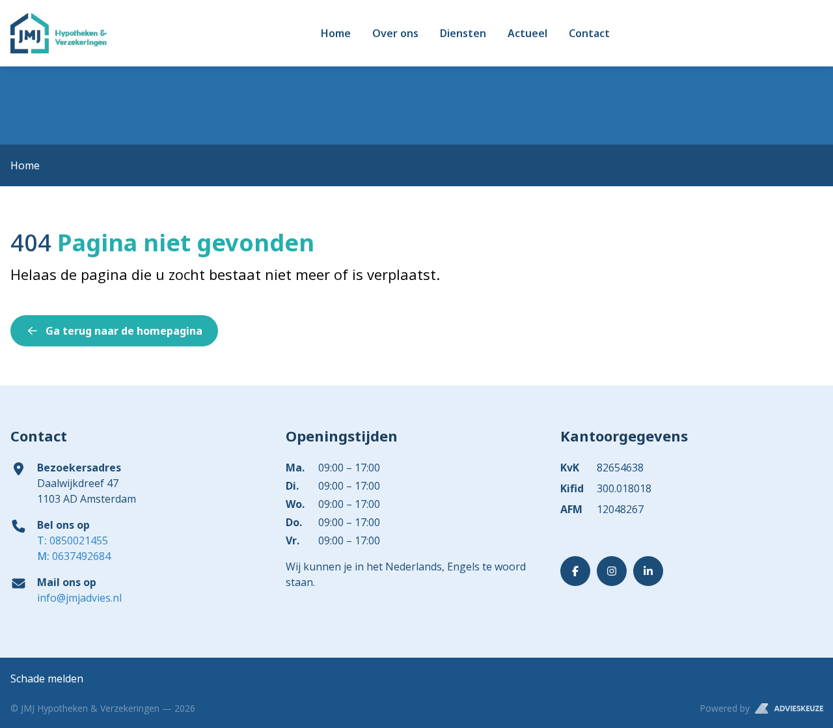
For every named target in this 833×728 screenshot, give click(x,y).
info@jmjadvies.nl (79, 598)
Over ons (395, 33)
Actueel (527, 33)
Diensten (463, 33)
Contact (589, 33)
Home (336, 33)
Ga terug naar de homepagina (124, 331)
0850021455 (72, 540)
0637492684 (74, 556)
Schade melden (46, 678)
